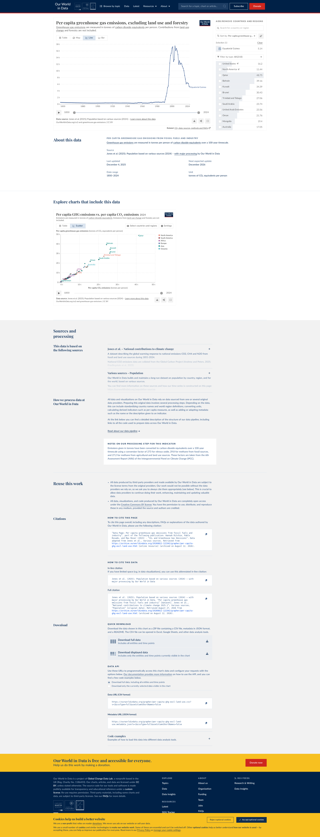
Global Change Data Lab (100, 779)
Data (126, 6)
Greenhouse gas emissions (120, 143)
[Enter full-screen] (207, 121)
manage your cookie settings (167, 830)
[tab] (63, 38)
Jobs (200, 806)
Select (143, 226)
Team (201, 800)
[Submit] (224, 6)
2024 (206, 112)
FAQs (105, 796)
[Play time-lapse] (59, 112)
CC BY (110, 122)
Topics (165, 783)
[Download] (194, 121)
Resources (148, 6)
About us (203, 783)
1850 (67, 112)
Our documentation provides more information (148, 674)
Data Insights (169, 794)
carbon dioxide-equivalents (187, 143)
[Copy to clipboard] (203, 534)
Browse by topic (112, 6)
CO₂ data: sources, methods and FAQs (191, 128)
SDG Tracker (168, 812)
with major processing (185, 154)
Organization (204, 789)
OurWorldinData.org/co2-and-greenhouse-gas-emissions (81, 122)
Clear (260, 43)
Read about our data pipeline (122, 431)
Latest (136, 6)
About (164, 6)
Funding (202, 794)
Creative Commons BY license (136, 505)
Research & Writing (244, 783)
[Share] (201, 121)
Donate (257, 6)
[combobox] (203, 6)
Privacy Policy (143, 830)
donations (97, 824)
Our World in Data (62, 6)
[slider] (74, 112)
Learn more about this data (143, 119)
